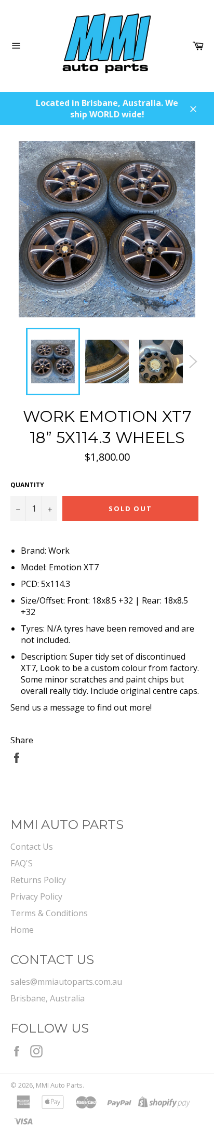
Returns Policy (38, 880)
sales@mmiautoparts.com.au (66, 981)
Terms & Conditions (49, 913)
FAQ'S (21, 863)
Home (22, 929)
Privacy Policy (36, 896)
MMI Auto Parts (59, 1085)
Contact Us (31, 846)
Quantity (27, 485)
